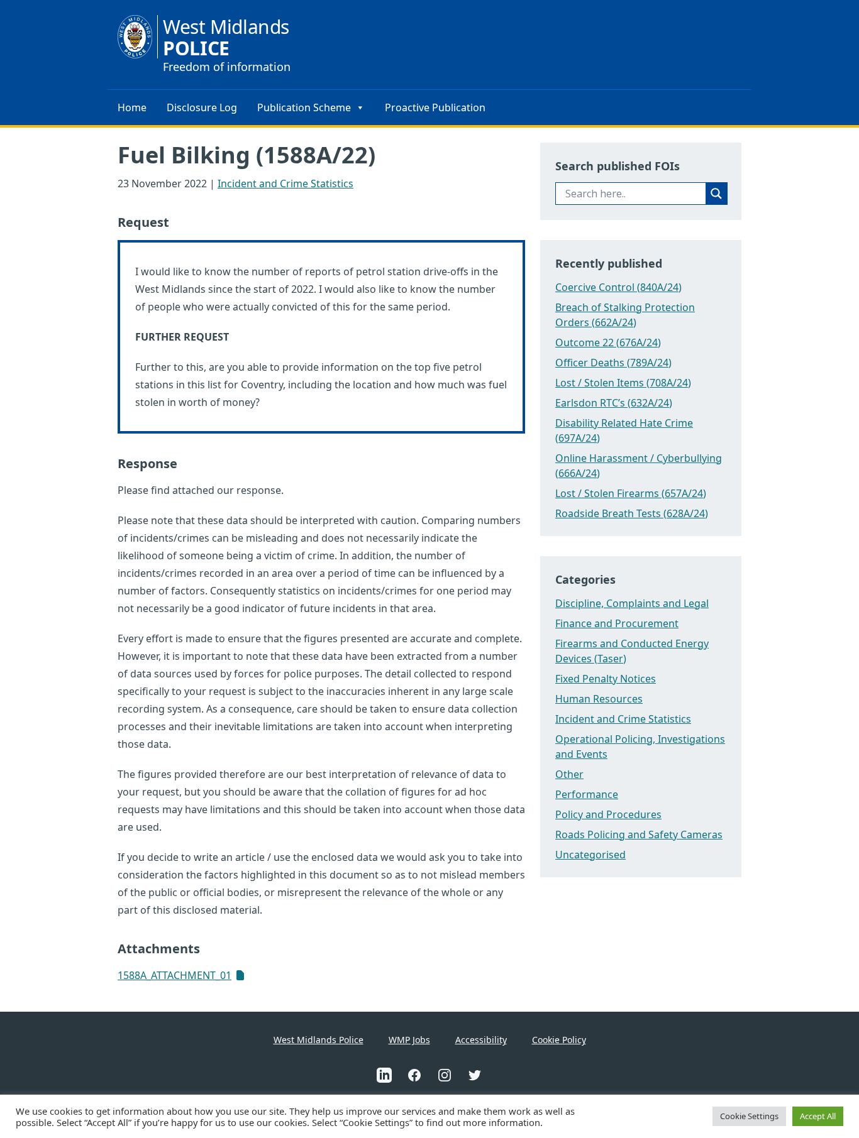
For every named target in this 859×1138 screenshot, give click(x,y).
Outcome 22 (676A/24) (608, 342)
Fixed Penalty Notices (605, 679)
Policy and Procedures (608, 814)
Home (132, 107)
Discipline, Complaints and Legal (632, 603)
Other (569, 774)
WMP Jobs (409, 1040)
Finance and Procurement (617, 623)
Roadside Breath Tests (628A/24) (631, 513)
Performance (586, 794)
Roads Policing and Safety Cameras (639, 834)
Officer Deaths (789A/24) (613, 362)
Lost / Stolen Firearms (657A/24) (630, 493)
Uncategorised (590, 855)
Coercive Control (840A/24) (618, 287)
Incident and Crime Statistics (285, 183)
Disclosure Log (202, 107)
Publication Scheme (304, 107)
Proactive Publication (435, 107)
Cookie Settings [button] (749, 1116)
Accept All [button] (818, 1116)
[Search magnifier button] (716, 193)
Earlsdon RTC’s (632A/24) (613, 403)
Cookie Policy (559, 1040)
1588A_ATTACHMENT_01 (174, 975)
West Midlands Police (318, 1040)
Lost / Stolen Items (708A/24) (623, 383)
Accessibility (481, 1040)
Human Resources (599, 699)
